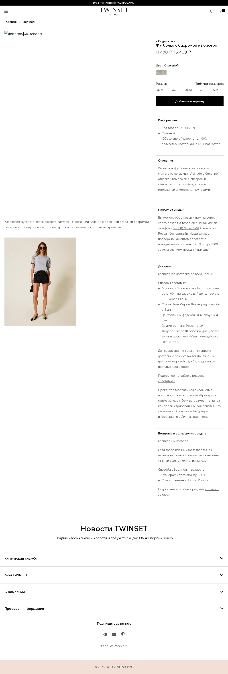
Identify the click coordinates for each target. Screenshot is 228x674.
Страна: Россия (112, 646)
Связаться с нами (171, 210)
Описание (165, 161)
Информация (168, 120)
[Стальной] (161, 73)
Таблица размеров (209, 83)
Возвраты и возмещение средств (182, 433)
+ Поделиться (165, 41)
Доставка (165, 266)
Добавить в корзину (189, 101)
